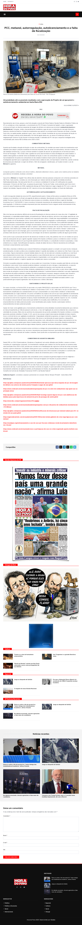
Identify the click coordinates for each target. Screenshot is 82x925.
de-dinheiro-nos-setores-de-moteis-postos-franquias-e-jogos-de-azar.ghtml (28, 385)
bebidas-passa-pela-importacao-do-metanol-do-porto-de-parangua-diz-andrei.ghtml (30, 397)
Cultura (7, 649)
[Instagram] (76, 1)
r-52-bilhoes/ (7, 407)
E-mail (5, 842)
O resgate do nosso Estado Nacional (25, 688)
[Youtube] (78, 1)
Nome (5, 835)
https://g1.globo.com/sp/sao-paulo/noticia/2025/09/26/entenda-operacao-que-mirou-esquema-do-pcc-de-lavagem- (40, 383)
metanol (5, 419)
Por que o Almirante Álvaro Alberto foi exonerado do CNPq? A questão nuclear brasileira (65, 681)
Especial (8, 674)
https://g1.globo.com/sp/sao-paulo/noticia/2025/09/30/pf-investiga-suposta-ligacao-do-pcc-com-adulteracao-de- (40, 395)
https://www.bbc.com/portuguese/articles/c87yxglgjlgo (21, 401)
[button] (4, 14)
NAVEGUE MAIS (48, 899)
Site (4, 849)
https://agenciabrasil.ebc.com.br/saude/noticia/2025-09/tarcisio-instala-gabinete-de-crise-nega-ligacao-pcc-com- (40, 417)
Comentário (6, 816)
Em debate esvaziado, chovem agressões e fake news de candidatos (27, 714)
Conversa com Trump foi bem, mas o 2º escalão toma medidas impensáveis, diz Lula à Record (58, 796)
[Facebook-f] (74, 1)
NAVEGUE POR (7, 899)
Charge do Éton (10, 565)
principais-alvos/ (8, 391)
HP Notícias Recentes (12, 699)
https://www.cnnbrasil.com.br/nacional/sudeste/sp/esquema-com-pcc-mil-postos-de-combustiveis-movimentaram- (40, 405)
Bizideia (53, 920)
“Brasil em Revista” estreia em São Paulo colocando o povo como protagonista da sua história (26, 665)
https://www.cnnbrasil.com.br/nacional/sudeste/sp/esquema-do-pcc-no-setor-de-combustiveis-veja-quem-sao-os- (40, 389)
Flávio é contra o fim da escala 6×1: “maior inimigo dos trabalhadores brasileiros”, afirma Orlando (25, 706)
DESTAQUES (47, 873)
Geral (41, 24)
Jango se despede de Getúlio (23, 679)
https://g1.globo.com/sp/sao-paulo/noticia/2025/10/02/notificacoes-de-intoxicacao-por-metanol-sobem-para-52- (39, 411)
